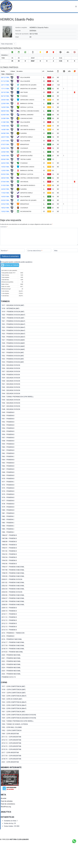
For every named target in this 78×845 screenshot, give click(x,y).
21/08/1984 (5, 122)
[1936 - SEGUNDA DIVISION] (39, 368)
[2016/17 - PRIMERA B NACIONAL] (39, 642)
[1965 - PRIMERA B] (39, 462)
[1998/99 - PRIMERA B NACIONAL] (39, 573)
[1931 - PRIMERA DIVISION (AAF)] (39, 352)
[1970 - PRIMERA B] (39, 478)
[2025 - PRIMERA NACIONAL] (39, 670)
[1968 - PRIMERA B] (39, 472)
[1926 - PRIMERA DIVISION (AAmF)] (39, 336)
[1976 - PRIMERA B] (39, 497)
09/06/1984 (5, 159)
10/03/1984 (5, 197)
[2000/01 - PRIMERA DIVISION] (39, 579)
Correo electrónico (35, 251)
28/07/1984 (5, 137)
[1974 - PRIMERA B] (39, 491)
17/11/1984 (5, 89)
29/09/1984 (5, 100)
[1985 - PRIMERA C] (39, 529)
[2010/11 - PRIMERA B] (39, 614)
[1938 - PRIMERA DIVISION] (39, 374)
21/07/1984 (5, 141)
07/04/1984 (5, 182)
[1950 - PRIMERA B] (39, 415)
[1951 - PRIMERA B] (39, 418)
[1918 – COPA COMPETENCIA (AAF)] (39, 689)
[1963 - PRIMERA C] (39, 456)
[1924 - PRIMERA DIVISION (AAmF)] (39, 330)
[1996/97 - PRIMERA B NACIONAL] (39, 566)
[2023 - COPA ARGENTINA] (39, 762)
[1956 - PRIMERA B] (39, 434)
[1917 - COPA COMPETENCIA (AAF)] (39, 686)
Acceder (3, 798)
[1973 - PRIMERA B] (39, 488)
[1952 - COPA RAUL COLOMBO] (39, 727)
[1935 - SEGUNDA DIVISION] (39, 365)
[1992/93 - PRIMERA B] (39, 554)
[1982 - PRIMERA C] (39, 516)
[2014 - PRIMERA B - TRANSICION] (39, 633)
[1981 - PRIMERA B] (39, 513)
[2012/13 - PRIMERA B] (39, 620)
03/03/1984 (5, 200)
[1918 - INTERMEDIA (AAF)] (39, 308)
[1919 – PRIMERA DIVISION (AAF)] (39, 311)
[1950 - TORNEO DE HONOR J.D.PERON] (39, 724)
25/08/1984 (5, 118)
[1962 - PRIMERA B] (39, 453)
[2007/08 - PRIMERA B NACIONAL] (39, 601)
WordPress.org (6, 807)
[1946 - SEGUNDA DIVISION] (39, 403)
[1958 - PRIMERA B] (39, 440)
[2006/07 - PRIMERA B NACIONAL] (39, 598)
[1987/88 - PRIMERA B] (39, 538)
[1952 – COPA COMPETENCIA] (39, 730)
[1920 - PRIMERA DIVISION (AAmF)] (39, 314)
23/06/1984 (5, 152)
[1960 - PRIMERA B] (39, 447)
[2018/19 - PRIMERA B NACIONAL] (39, 648)
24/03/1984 (5, 189)
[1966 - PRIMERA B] (39, 466)
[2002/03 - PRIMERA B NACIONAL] (39, 585)
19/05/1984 (5, 167)
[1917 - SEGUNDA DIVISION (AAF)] (39, 305)
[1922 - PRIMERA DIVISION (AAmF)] (39, 324)
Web (55, 251)
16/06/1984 (5, 156)
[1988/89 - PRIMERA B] (39, 541)
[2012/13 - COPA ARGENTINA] (39, 740)
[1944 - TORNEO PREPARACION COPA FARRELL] (39, 396)
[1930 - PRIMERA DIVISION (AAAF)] (39, 349)
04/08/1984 (5, 133)
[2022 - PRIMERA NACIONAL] (39, 661)
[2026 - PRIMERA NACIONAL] (39, 673)
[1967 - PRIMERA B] (39, 469)
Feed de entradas (7, 801)
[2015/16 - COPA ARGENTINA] (39, 749)
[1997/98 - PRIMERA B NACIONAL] (39, 570)
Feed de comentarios (8, 804)
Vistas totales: (9, 826)
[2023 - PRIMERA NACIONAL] (39, 664)
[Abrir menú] (76, 6)
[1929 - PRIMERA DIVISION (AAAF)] (39, 346)
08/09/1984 (5, 111)
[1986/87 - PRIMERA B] (39, 535)
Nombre (4, 251)
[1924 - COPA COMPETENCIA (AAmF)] (39, 702)
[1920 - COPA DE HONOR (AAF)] (39, 699)
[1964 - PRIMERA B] (39, 459)
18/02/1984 (5, 208)
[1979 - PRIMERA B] (39, 507)
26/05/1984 (5, 163)
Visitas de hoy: (9, 823)
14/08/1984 (5, 129)
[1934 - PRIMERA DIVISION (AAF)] (39, 362)
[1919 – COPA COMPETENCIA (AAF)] (39, 692)
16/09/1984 (5, 107)
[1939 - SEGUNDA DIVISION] (39, 377)
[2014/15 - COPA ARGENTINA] (39, 746)
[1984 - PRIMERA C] (39, 525)
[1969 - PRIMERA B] (39, 475)
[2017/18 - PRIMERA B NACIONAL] (39, 645)
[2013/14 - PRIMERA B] (39, 629)
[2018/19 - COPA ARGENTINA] (39, 758)
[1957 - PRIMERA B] (39, 437)
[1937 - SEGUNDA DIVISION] (39, 371)
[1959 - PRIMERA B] (39, 444)
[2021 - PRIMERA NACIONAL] (39, 658)
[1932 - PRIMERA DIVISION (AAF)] (39, 355)
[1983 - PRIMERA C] (39, 519)
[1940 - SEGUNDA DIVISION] (39, 381)
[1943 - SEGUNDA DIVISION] (39, 390)
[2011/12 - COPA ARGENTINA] (39, 736)
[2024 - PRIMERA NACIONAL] (39, 667)
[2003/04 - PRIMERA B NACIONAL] (39, 588)
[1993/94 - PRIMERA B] (39, 557)
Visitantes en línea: (10, 821)
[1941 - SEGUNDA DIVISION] (39, 384)
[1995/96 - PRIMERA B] (39, 563)
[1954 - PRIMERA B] (39, 428)
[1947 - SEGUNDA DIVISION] (39, 406)
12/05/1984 (5, 170)
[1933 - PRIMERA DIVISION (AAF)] (39, 358)
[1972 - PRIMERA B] (39, 484)
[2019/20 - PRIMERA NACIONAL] (39, 651)
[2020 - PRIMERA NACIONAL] (39, 655)
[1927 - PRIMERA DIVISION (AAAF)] (39, 340)
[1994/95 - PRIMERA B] (39, 560)
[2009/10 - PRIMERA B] (39, 607)
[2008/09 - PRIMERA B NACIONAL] (39, 604)
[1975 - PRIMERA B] (39, 494)
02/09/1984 (5, 115)
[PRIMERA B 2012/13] (39, 677)
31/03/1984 (5, 185)
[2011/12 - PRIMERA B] (39, 617)
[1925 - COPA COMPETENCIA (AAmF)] (39, 705)
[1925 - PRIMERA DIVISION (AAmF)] (39, 333)
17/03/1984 (5, 193)
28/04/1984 (5, 178)
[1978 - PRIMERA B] (39, 503)
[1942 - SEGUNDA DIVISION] (39, 387)
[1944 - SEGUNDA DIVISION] (39, 393)
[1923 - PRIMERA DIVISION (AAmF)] (39, 327)
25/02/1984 (5, 204)
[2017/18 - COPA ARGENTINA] (39, 755)
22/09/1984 (5, 103)
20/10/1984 (5, 92)
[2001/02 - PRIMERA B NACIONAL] (39, 582)
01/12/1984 (5, 81)
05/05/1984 (5, 174)
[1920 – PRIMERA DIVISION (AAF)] (39, 318)
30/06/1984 (5, 148)
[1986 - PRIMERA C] (39, 532)
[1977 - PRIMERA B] (39, 500)
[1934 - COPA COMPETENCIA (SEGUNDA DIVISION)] (39, 714)
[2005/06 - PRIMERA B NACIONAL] (39, 595)
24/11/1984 (5, 85)
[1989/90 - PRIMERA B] (39, 544)
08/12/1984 (5, 77)
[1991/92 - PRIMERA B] (39, 551)
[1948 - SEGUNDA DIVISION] (39, 409)
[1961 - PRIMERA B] (39, 450)
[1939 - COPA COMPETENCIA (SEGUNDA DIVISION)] (39, 717)
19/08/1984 (5, 126)
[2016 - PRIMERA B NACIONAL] (39, 639)
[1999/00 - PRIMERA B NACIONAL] (39, 576)
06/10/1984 (5, 96)
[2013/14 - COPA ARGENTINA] (39, 743)
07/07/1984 (5, 144)
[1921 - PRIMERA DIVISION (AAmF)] (39, 321)
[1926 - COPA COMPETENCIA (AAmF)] (39, 708)
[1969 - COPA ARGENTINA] (39, 733)
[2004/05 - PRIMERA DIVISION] (39, 592)
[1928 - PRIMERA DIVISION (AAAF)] (39, 343)
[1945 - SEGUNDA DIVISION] (39, 399)
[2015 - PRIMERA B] (39, 636)
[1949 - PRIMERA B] (39, 412)
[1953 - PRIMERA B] (39, 425)
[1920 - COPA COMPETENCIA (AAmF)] (39, 695)
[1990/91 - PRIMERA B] (39, 547)
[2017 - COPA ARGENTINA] (39, 752)
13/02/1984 (5, 211)
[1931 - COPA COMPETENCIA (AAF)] (39, 711)
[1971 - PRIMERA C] (39, 481)
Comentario (4, 227)
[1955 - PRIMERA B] (39, 431)
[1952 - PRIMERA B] (39, 421)
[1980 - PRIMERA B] (39, 510)
